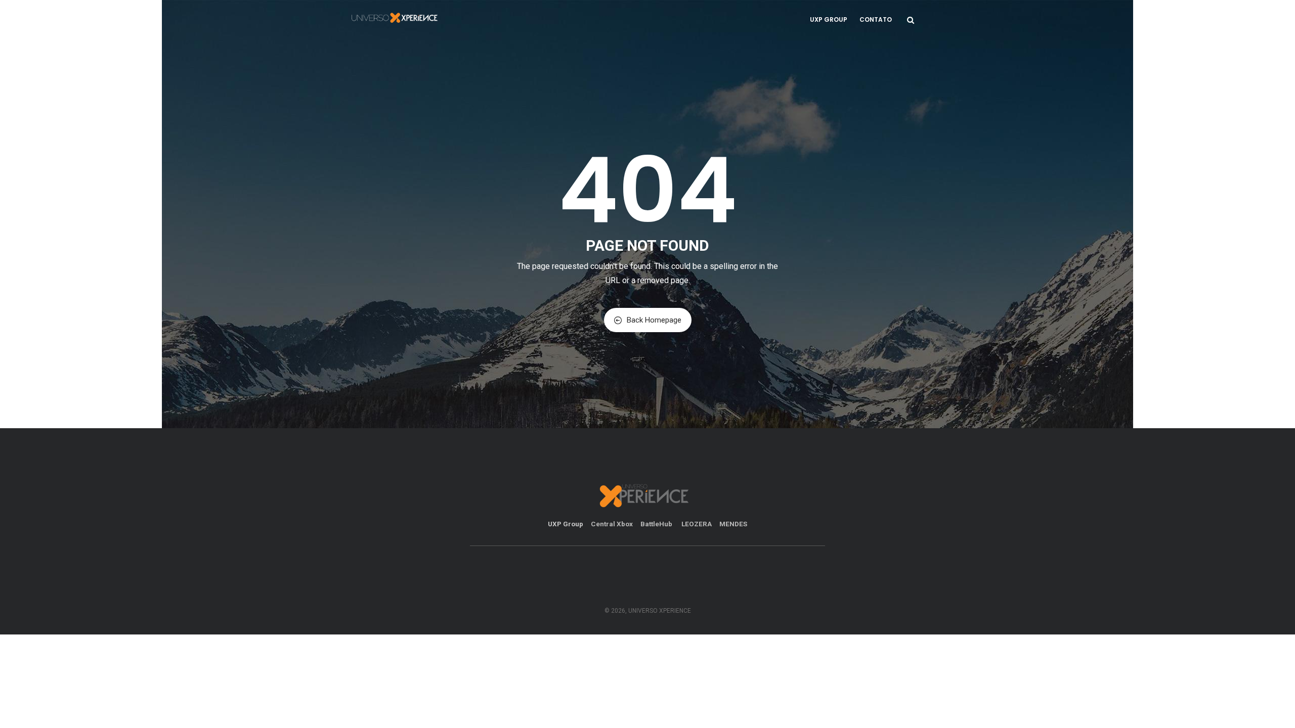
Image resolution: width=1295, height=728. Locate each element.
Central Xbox (612, 524)
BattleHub (657, 524)
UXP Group (828, 19)
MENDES (733, 524)
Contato (875, 19)
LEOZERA (696, 524)
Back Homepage (654, 320)
